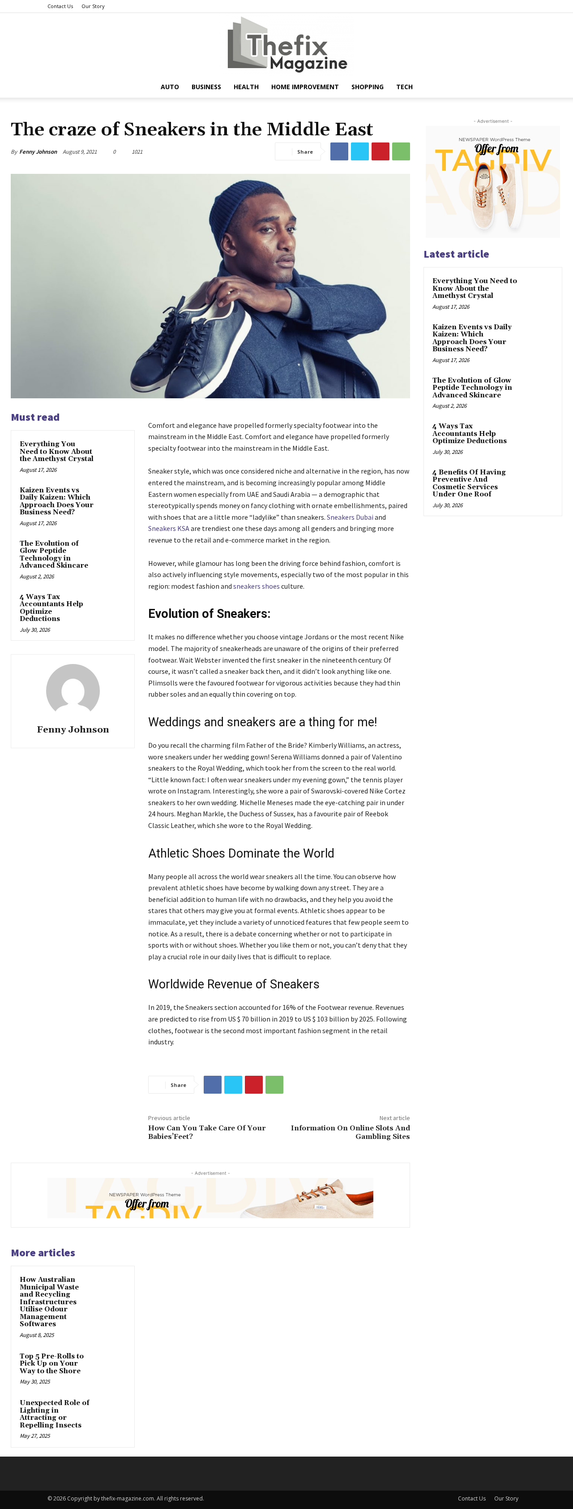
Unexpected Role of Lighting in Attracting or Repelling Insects (55, 1414)
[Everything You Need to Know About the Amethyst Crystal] (112, 453)
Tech (404, 86)
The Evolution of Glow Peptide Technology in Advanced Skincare (54, 554)
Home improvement (305, 86)
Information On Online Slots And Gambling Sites (350, 1132)
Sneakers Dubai (350, 517)
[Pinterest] (380, 151)
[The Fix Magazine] (286, 44)
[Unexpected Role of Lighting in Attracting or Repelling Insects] (112, 1412)
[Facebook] (339, 151)
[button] (515, 87)
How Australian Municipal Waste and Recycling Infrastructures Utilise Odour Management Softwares (49, 1302)
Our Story (93, 6)
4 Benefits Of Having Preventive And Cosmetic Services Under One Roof (469, 483)
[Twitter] (360, 151)
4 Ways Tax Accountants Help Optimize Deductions (51, 608)
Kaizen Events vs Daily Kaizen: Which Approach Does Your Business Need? (57, 501)
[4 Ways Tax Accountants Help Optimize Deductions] (112, 606)
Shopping (367, 86)
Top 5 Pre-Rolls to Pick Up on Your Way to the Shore (52, 1363)
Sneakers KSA (168, 528)
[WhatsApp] (401, 151)
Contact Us (60, 6)
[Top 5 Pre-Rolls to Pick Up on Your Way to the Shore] (112, 1365)
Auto (170, 86)
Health (246, 86)
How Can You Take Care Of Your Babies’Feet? (206, 1132)
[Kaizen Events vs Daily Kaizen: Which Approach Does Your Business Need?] (112, 499)
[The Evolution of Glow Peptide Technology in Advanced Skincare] (112, 552)
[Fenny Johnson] (73, 691)
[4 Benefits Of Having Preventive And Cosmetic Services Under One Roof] (537, 483)
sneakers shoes (256, 586)
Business (206, 86)
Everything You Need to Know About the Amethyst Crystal (57, 451)
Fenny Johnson (38, 151)
